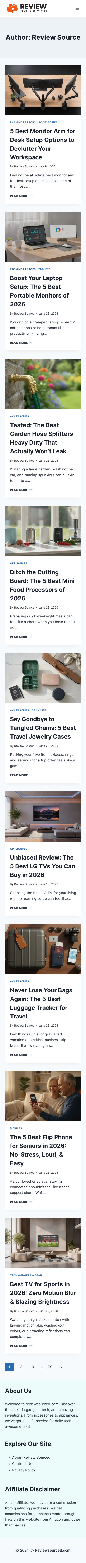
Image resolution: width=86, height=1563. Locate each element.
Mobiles (16, 1128)
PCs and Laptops (23, 122)
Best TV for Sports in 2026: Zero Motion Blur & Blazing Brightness (43, 1293)
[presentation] (43, 90)
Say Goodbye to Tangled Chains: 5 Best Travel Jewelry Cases (43, 728)
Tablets (44, 269)
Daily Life (39, 710)
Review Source (24, 166)
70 (50, 1367)
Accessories (48, 122)
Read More (21, 196)
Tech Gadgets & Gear (26, 1275)
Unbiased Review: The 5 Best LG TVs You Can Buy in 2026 (42, 866)
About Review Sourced (31, 1457)
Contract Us (22, 1464)
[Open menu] (77, 8)
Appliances (18, 563)
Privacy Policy (23, 1470)
